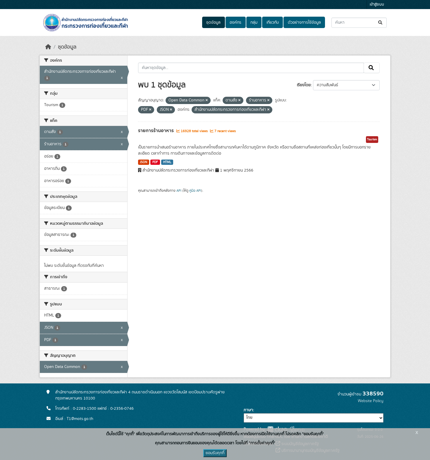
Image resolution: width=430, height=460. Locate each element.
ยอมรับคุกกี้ (215, 453)
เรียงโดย (304, 85)
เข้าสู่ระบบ (377, 4)
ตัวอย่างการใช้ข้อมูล (304, 22)
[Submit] (380, 23)
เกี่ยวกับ (272, 22)
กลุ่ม (253, 22)
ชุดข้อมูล (213, 22)
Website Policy (370, 401)
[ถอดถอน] (207, 100)
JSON (143, 162)
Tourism (372, 139)
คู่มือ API (195, 190)
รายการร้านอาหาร (156, 130)
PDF (155, 162)
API (178, 190)
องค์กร (235, 22)
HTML (167, 162)
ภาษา (248, 410)
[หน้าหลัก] (48, 47)
